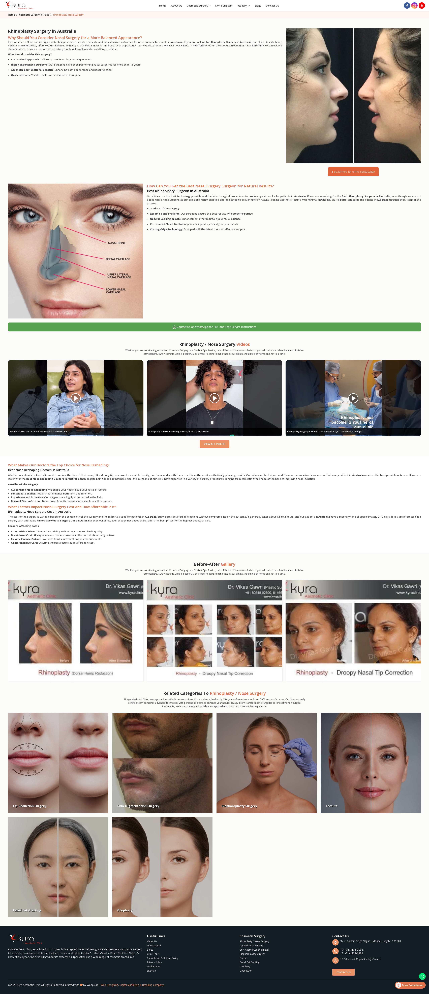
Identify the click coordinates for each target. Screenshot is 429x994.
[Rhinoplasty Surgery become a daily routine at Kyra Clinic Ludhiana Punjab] (214, 398)
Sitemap (151, 970)
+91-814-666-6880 (351, 953)
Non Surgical (154, 945)
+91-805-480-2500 (351, 949)
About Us (176, 5)
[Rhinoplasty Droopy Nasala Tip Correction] (214, 631)
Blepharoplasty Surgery (252, 953)
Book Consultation (412, 985)
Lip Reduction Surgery (251, 945)
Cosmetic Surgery (197, 5)
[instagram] (414, 5)
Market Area (153, 966)
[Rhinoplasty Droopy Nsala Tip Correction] (75, 631)
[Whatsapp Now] (422, 976)
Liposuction (246, 970)
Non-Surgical (223, 5)
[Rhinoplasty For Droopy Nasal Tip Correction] (353, 631)
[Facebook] (407, 5)
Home (162, 5)
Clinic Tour (152, 953)
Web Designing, (110, 984)
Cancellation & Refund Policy (162, 958)
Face (46, 14)
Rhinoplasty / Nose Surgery (254, 941)
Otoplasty (245, 966)
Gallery (242, 5)
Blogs (258, 5)
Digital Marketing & (130, 984)
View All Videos (214, 444)
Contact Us (272, 5)
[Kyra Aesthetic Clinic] (19, 5)
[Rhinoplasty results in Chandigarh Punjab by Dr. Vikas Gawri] (76, 398)
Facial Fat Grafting (249, 962)
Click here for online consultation (355, 171)
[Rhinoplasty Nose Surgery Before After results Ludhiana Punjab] (353, 398)
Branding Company (153, 984)
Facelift (244, 958)
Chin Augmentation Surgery (254, 949)
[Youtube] (422, 5)
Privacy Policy (154, 962)
